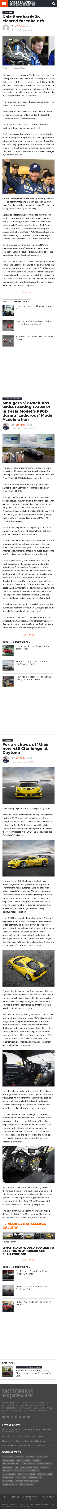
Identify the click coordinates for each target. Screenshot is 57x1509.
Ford (20, 1474)
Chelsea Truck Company (27, 1481)
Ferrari (36, 1460)
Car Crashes (26, 1467)
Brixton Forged (45, 1474)
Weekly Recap (34, 1477)
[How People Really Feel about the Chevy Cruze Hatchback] (8, 681)
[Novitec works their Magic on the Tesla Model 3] (8, 650)
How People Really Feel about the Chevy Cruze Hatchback (33, 678)
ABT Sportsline (26, 1484)
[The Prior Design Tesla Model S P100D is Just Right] (8, 665)
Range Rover (33, 1471)
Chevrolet (20, 1471)
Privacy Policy (48, 1497)
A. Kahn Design (44, 1464)
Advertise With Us (30, 1497)
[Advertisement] (28, 368)
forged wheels (29, 1464)
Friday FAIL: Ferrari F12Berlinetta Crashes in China (32, 1287)
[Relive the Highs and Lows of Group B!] (8, 310)
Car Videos (8, 1457)
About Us (15, 1497)
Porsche (19, 1457)
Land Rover (21, 1477)
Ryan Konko (20, 425)
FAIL (16, 1467)
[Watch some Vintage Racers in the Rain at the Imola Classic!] (8, 325)
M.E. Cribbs (20, 26)
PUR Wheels (8, 1481)
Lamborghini (8, 1460)
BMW (39, 1457)
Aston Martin (9, 1474)
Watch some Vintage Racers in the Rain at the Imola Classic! (33, 322)
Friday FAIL (8, 1471)
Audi (45, 1457)
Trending (30, 1457)
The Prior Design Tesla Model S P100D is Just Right (31, 662)
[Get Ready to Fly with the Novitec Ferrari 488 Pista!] (8, 1275)
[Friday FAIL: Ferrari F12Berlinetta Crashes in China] (8, 1290)
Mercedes (7, 1467)
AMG (36, 1467)
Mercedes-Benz (23, 1460)
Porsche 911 (8, 1477)
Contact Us (30, 1500)
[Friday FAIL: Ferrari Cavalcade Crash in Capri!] (8, 1306)
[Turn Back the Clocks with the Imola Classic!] (8, 341)
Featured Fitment (11, 1464)
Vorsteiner (30, 1474)
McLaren (44, 1467)
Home (5, 1497)
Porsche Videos (10, 1484)
